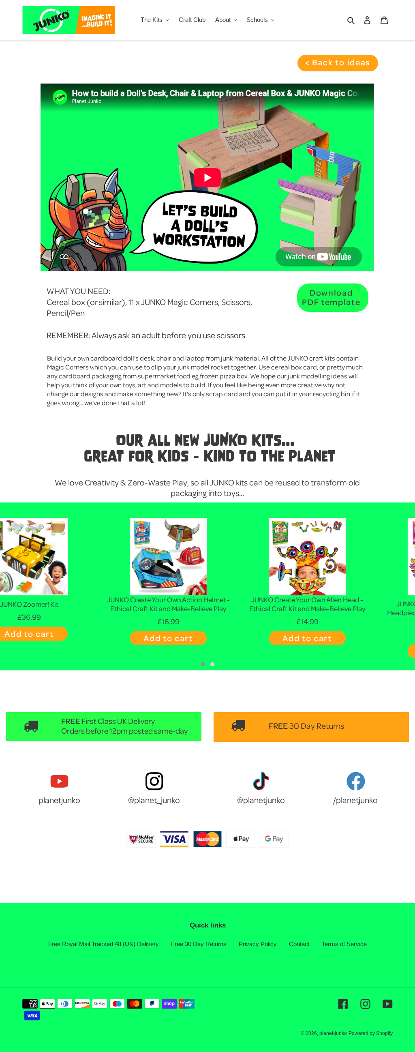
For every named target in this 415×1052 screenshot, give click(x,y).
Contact (299, 943)
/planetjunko (355, 799)
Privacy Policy (258, 943)
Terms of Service (344, 943)
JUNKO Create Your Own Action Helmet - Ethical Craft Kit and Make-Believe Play (68, 604)
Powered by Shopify (371, 1033)
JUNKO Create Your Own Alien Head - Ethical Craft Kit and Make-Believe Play (207, 604)
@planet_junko (154, 799)
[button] (203, 664)
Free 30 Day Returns (199, 943)
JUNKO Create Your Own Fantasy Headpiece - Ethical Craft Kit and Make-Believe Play (346, 612)
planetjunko (59, 799)
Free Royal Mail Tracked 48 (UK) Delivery (103, 943)
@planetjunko (261, 799)
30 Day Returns (316, 725)
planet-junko (333, 1033)
